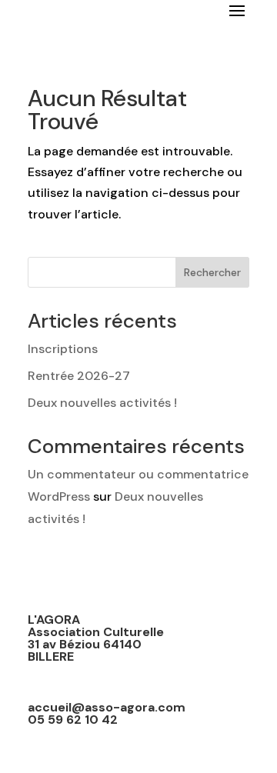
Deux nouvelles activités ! (102, 403)
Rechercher (212, 272)
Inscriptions (63, 349)
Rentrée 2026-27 (79, 376)
